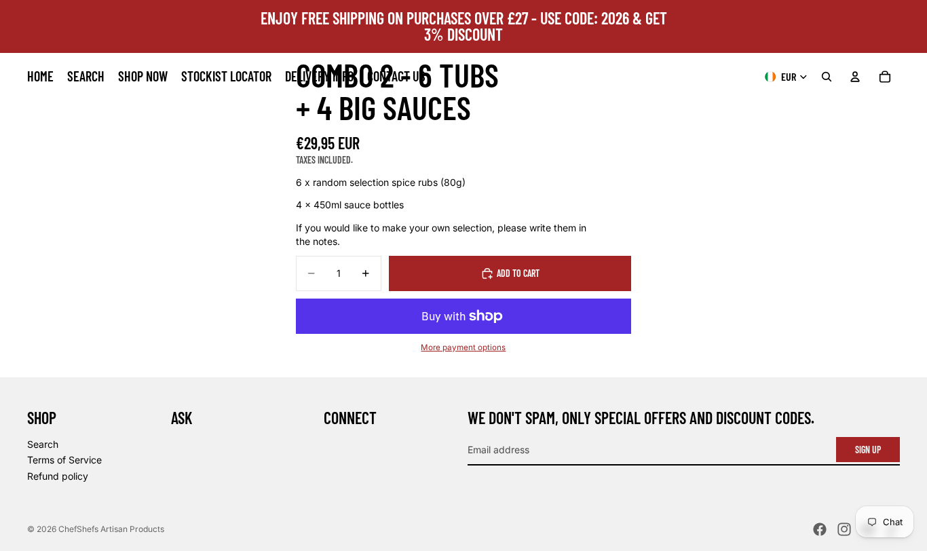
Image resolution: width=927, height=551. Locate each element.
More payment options (463, 347)
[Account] (855, 77)
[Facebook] (820, 529)
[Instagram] (844, 529)
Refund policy (57, 476)
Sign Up (868, 449)
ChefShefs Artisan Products (111, 529)
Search (42, 444)
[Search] (826, 77)
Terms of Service (64, 460)
